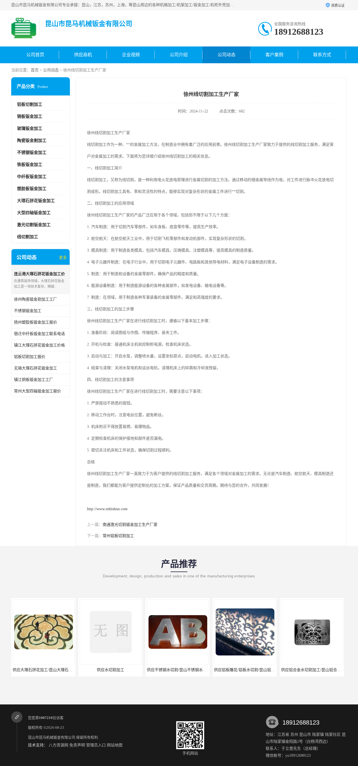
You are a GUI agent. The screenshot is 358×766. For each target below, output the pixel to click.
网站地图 (115, 745)
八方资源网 (58, 745)
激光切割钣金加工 (34, 224)
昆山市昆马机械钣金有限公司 (51, 737)
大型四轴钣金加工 (34, 212)
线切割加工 (27, 237)
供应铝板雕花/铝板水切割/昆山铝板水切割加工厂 (256, 670)
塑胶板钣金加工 (31, 188)
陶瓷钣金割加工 (31, 140)
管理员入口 (96, 745)
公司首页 (35, 54)
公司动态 (226, 54)
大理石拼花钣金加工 (36, 200)
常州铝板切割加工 (118, 536)
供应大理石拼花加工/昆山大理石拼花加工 (48, 670)
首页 (35, 70)
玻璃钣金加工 (29, 128)
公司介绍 (179, 54)
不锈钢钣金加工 (31, 152)
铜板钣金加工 (29, 116)
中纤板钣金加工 (31, 176)
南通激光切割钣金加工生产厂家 (130, 525)
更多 (63, 258)
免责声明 (77, 745)
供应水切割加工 (110, 670)
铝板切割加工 (29, 104)
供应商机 (83, 54)
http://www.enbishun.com (107, 509)
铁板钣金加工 (29, 164)
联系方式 (322, 54)
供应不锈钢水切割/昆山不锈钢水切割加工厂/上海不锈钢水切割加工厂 (207, 670)
